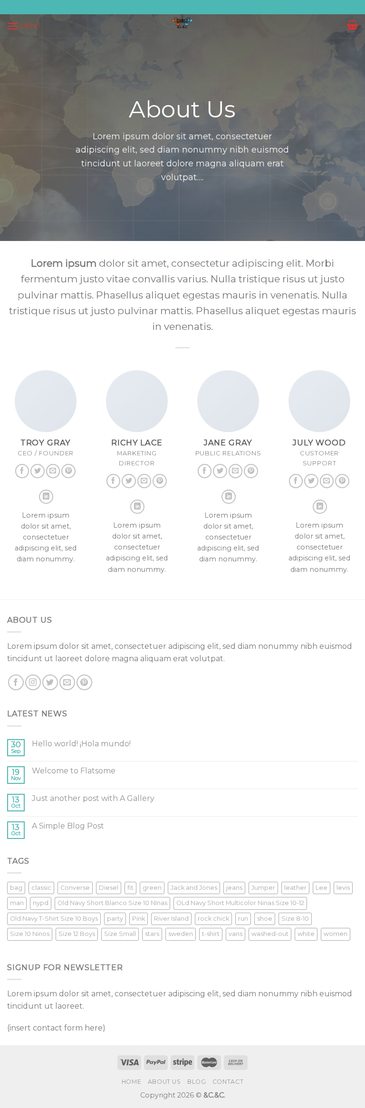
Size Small (120, 933)
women (335, 933)
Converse (75, 887)
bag (16, 887)
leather (295, 887)
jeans (234, 887)
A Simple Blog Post (68, 825)
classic (41, 887)
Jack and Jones (194, 887)
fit (130, 887)
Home (131, 1081)
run (243, 918)
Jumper (263, 887)
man (17, 902)
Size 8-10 (295, 918)
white (306, 933)
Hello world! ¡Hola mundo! (81, 743)
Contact (227, 1081)
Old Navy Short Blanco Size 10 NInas (112, 902)
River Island (171, 918)
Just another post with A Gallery (93, 798)
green (152, 887)
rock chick (213, 918)
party (115, 918)
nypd (40, 902)
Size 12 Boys (76, 933)
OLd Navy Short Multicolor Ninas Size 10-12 (240, 902)
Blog (196, 1081)
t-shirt (211, 933)
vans (235, 933)
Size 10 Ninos (29, 933)
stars (152, 933)
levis (343, 887)
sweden (180, 933)
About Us (164, 1081)
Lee (321, 887)
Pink (138, 918)
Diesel (108, 887)
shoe (264, 918)
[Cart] (352, 24)
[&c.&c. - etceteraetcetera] (182, 21)
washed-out (269, 933)
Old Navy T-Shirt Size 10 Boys (54, 918)
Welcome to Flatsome (73, 770)
